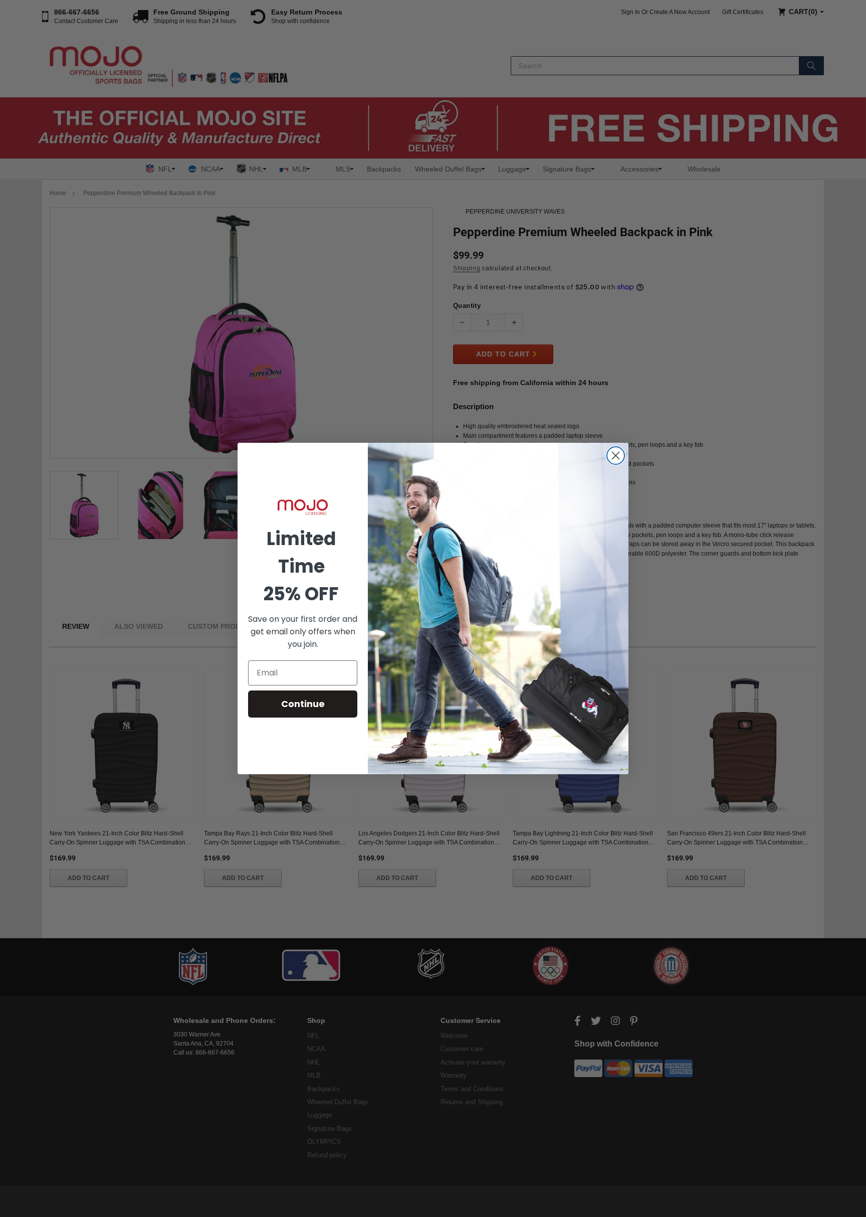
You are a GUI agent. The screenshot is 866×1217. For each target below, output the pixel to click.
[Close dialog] (615, 455)
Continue (303, 704)
